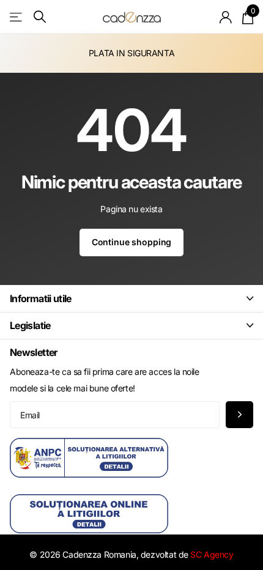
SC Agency (211, 554)
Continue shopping (132, 242)
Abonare (239, 415)
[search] (40, 17)
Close (131, 298)
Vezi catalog (17, 17)
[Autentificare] (226, 17)
